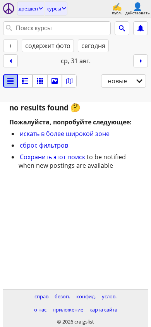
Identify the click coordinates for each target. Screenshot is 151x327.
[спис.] (10, 81)
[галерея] (54, 81)
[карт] (69, 81)
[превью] (25, 81)
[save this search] (140, 28)
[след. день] (140, 60)
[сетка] (40, 81)
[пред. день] (10, 60)
